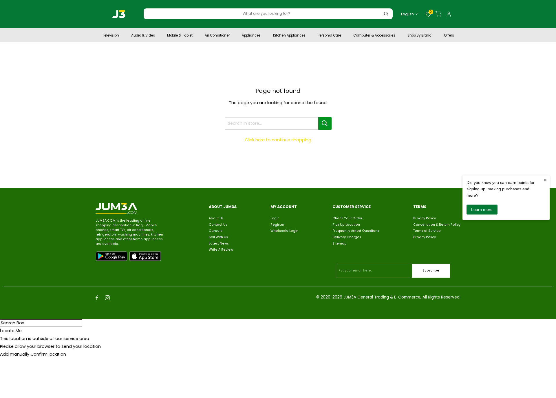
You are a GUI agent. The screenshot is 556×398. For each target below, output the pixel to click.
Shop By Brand (419, 36)
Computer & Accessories (374, 36)
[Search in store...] (325, 123)
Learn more (482, 209)
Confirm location (48, 354)
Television (110, 36)
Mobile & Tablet (180, 36)
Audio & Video (143, 36)
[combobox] (266, 13)
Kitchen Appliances (289, 36)
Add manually (14, 354)
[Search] (386, 13)
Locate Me (11, 331)
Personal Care (329, 36)
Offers (449, 36)
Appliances (251, 36)
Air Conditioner (217, 36)
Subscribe (431, 270)
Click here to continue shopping (278, 140)
